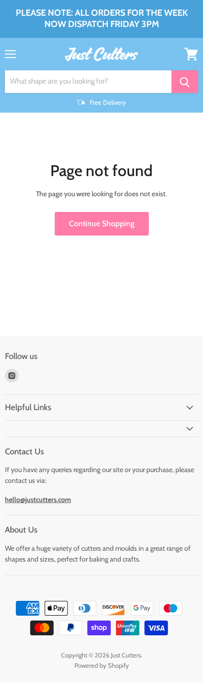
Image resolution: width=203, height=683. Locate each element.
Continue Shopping (102, 223)
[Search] (184, 81)
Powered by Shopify (101, 665)
